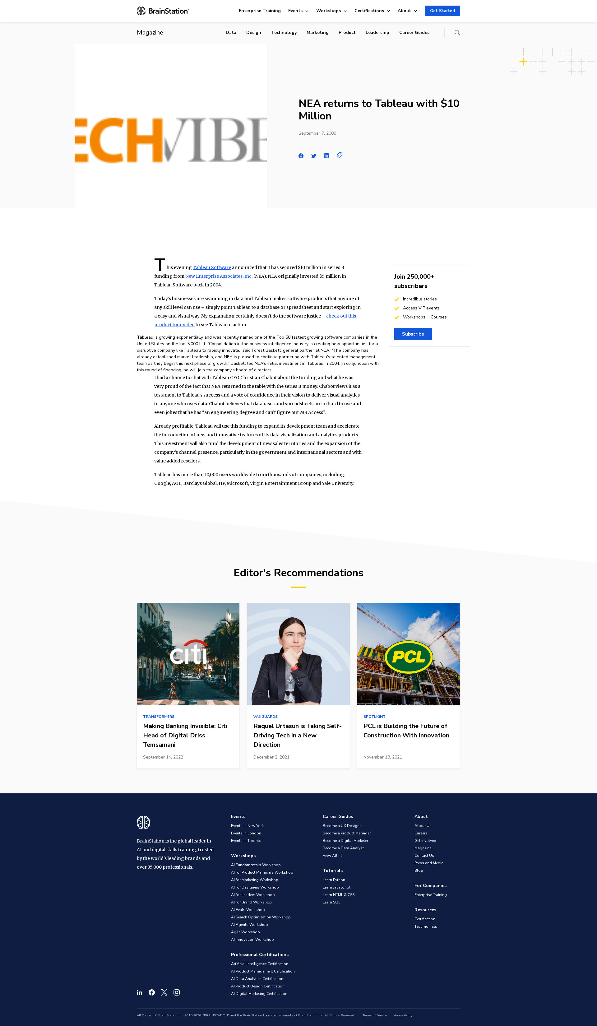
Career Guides (414, 32)
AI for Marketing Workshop (254, 879)
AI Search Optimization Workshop (261, 917)
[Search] (457, 32)
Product (347, 32)
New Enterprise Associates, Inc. (218, 276)
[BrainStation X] (164, 992)
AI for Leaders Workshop (253, 894)
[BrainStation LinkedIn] (139, 992)
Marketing (318, 32)
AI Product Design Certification (258, 986)
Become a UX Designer (343, 825)
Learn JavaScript (336, 887)
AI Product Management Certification (263, 971)
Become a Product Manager (347, 833)
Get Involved (425, 840)
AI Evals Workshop (248, 909)
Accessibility (403, 1015)
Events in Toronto (246, 840)
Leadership (377, 32)
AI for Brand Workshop (251, 902)
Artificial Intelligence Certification (259, 963)
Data (231, 32)
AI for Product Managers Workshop (262, 872)
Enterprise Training (260, 11)
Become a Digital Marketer (345, 840)
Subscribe (413, 334)
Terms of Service (374, 1015)
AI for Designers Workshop (255, 887)
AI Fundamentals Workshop (256, 864)
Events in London (246, 833)
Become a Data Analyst (343, 848)
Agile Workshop (245, 932)
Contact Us (424, 855)
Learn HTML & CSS (338, 894)
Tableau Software (212, 267)
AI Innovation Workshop (252, 939)
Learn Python (334, 879)
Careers (421, 833)
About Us (423, 825)
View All (330, 855)
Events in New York (247, 825)
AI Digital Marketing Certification (259, 993)
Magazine (422, 848)
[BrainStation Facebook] (152, 992)
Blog (418, 870)
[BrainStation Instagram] (177, 992)
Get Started (442, 11)
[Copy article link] (340, 155)
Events (295, 11)
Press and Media (428, 863)
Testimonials (425, 926)
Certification (424, 919)
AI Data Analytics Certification (257, 978)
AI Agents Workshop (249, 924)
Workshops (328, 11)
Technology (284, 32)
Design (253, 32)
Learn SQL (331, 902)
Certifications (369, 11)
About (404, 11)
